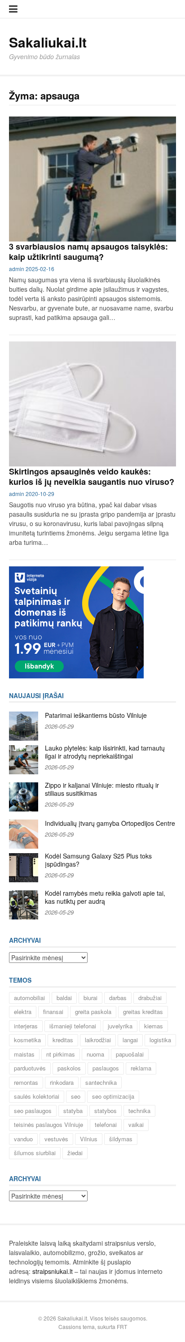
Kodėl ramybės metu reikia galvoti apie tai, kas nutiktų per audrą (105, 897)
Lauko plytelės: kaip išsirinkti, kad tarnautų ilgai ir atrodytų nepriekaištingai (105, 751)
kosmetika (27, 1040)
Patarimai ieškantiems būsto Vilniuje (96, 715)
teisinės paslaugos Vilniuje (48, 1124)
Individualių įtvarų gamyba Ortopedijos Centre (110, 823)
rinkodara (62, 1082)
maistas (24, 1054)
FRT (122, 1326)
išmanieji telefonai (72, 1026)
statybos (105, 1110)
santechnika (101, 1082)
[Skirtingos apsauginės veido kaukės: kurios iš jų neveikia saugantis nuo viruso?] (92, 403)
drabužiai (150, 997)
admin (16, 268)
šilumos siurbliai (35, 1152)
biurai (90, 997)
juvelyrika (120, 1026)
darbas (118, 997)
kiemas (153, 1026)
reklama (141, 1068)
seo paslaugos (33, 1110)
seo (75, 1096)
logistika (160, 1040)
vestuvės (56, 1139)
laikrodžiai (98, 1040)
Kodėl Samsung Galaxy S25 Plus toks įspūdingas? (98, 859)
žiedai (75, 1152)
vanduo (23, 1139)
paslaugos (105, 1068)
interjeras (26, 1026)
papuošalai (130, 1054)
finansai (53, 1011)
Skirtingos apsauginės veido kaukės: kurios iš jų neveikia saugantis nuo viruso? (91, 477)
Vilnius (88, 1139)
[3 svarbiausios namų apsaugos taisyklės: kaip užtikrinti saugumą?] (92, 179)
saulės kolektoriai (36, 1096)
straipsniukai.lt (52, 1271)
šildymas (120, 1139)
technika (139, 1110)
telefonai (106, 1124)
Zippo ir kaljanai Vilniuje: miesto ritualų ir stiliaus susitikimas (102, 789)
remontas (26, 1082)
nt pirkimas (60, 1054)
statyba (73, 1110)
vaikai (136, 1124)
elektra (22, 1011)
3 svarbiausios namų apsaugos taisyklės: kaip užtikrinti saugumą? (88, 252)
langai (130, 1040)
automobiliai (29, 997)
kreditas (63, 1040)
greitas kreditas (143, 1011)
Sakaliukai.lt (48, 42)
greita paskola (93, 1011)
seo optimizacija (113, 1096)
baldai (64, 997)
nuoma (95, 1054)
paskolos (69, 1068)
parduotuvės (30, 1068)
